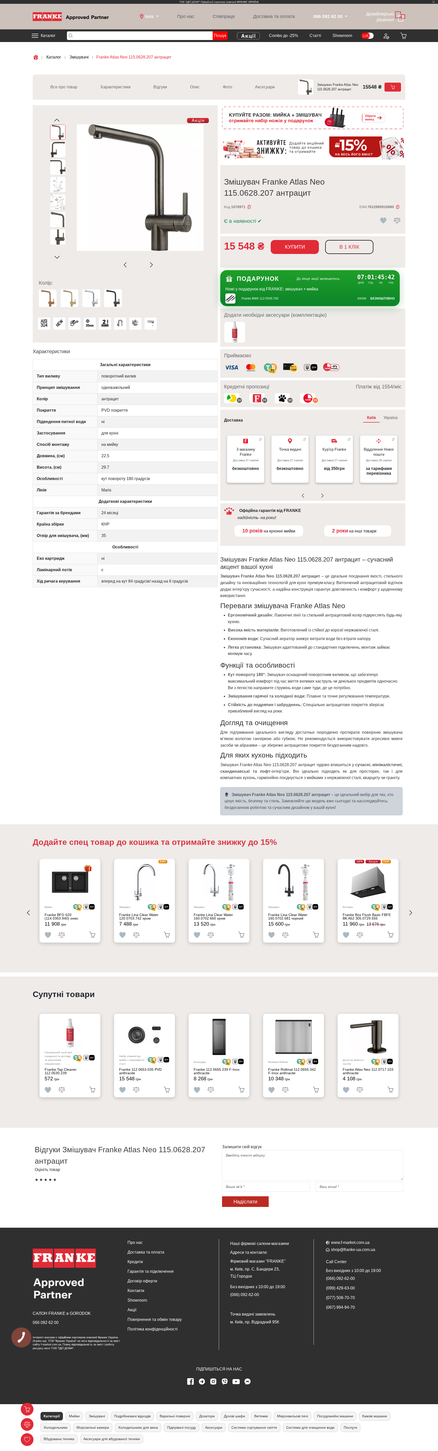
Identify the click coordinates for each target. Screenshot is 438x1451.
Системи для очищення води (310, 1427)
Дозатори (207, 1416)
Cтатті (315, 35)
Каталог (48, 35)
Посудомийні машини (335, 1416)
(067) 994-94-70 (340, 1307)
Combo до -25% (283, 35)
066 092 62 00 (46, 1322)
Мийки (74, 1416)
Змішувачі (97, 1416)
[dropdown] (346, 16)
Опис (195, 87)
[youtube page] (236, 1381)
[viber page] (225, 1381)
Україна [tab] (391, 417)
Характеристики (115, 87)
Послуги (350, 1427)
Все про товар (63, 87)
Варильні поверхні (175, 1416)
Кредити (135, 1262)
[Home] (71, 16)
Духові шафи (234, 1416)
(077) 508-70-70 (340, 1298)
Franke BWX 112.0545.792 (260, 298)
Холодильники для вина (138, 1427)
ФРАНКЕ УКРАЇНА (248, 2)
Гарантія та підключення (150, 1271)
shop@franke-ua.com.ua (353, 1249)
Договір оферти (142, 1281)
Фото (227, 87)
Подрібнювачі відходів (132, 1416)
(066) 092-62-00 (244, 1295)
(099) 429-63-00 (340, 1288)
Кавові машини (374, 1416)
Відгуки (160, 87)
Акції (131, 1310)
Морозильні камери (93, 1427)
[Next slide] (150, 265)
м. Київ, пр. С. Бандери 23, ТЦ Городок (255, 1272)
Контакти (135, 1290)
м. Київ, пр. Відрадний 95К (254, 1322)
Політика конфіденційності (152, 1329)
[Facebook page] (190, 1381)
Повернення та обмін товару (154, 1319)
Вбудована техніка (59, 1439)
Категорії (52, 1416)
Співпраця (224, 16)
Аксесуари (265, 87)
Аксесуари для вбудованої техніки (111, 1439)
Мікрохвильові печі (292, 1416)
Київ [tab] (371, 417)
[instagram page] (213, 1381)
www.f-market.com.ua (350, 1242)
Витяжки (261, 1416)
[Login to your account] (386, 35)
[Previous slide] (126, 265)
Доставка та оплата (274, 16)
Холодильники (55, 1427)
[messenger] (247, 1381)
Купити (295, 247)
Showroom (342, 35)
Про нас (185, 16)
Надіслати (245, 1201)
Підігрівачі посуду (181, 1427)
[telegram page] (202, 1381)
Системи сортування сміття (254, 1427)
